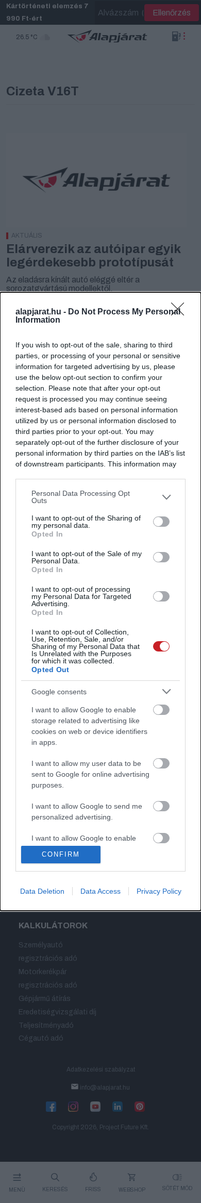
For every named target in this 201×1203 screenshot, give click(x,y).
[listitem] (100, 497)
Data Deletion (42, 891)
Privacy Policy (159, 891)
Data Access (100, 891)
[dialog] (100, 601)
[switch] (161, 521)
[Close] (181, 312)
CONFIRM (61, 854)
